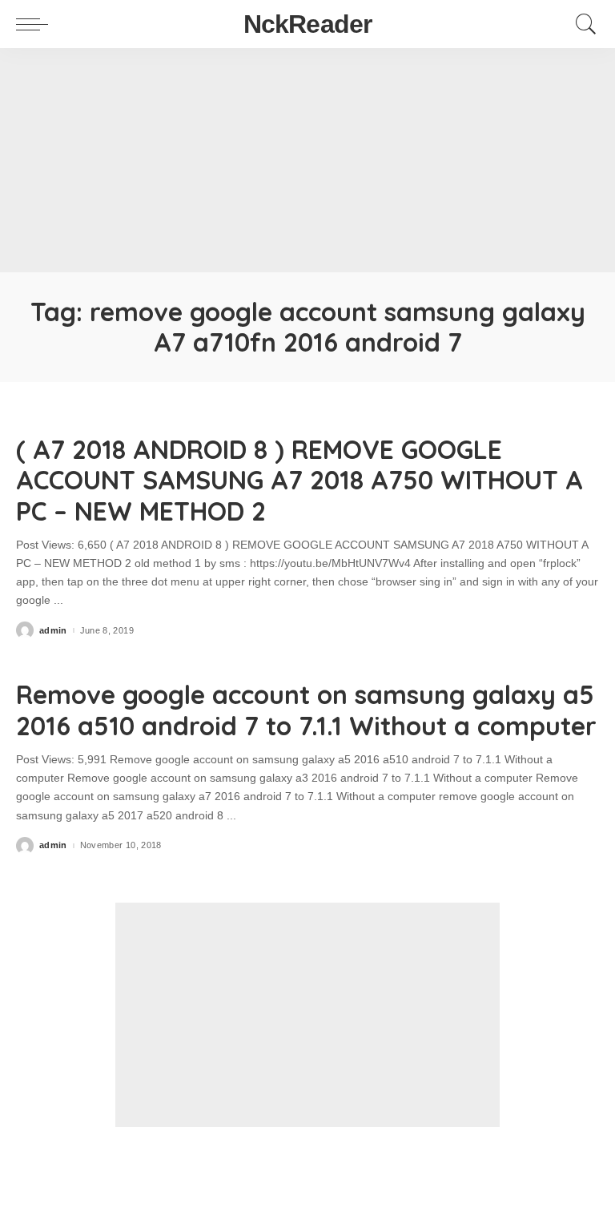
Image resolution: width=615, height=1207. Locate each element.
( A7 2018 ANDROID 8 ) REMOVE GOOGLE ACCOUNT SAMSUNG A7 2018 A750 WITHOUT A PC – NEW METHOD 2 (299, 480)
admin (53, 630)
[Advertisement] (307, 160)
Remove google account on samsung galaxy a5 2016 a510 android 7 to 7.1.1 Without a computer (306, 709)
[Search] (582, 24)
